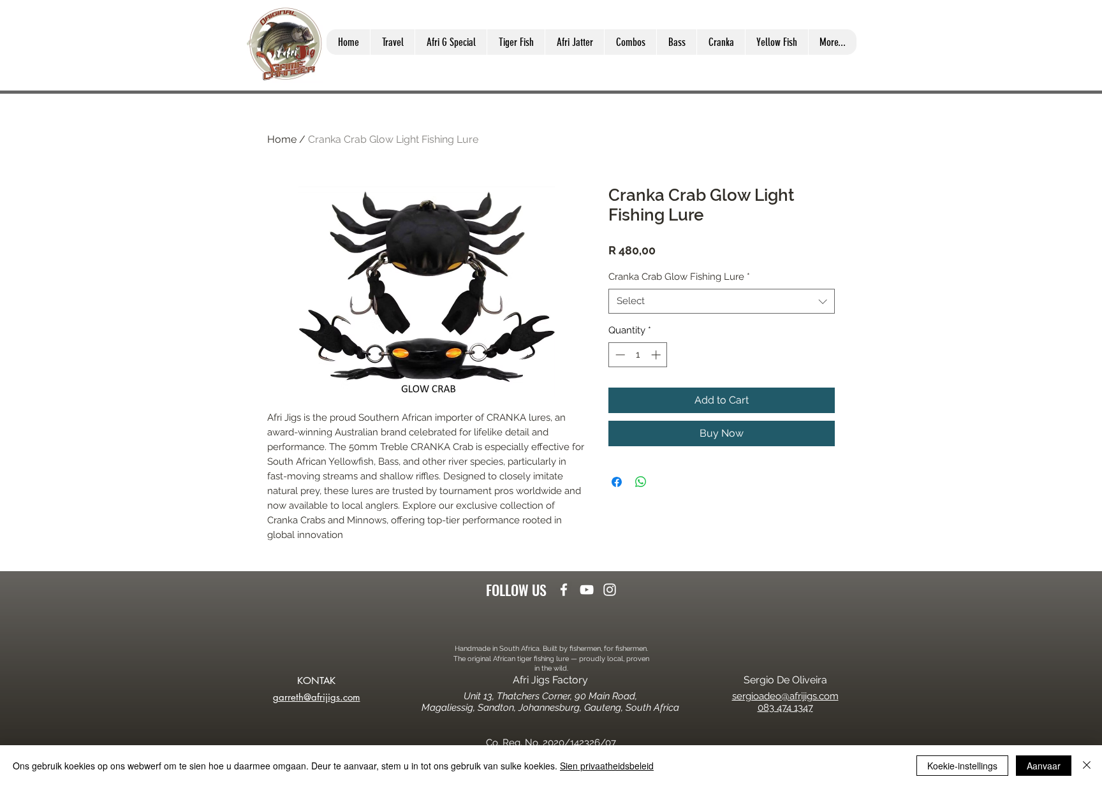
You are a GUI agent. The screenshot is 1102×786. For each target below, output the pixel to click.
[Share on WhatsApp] (641, 482)
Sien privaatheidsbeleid (607, 765)
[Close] (1086, 765)
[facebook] (563, 589)
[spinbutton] (638, 355)
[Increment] (657, 355)
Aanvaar (1044, 765)
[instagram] (609, 589)
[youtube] (586, 589)
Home (282, 139)
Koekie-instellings (962, 765)
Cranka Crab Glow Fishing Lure (679, 276)
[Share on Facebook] (616, 482)
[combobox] (721, 301)
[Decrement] (619, 355)
